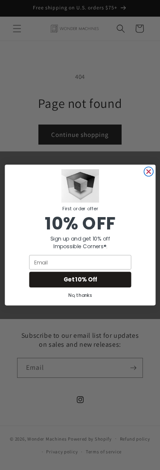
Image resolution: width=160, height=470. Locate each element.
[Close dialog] (148, 171)
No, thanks (80, 295)
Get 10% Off (80, 280)
